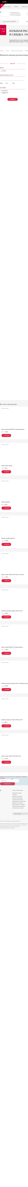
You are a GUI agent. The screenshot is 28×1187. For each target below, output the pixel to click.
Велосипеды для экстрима (18, 804)
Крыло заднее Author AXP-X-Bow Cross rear (12, 574)
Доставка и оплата (5, 6)
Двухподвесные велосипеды (18, 801)
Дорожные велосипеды (17, 803)
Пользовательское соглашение (7, 827)
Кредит (16, 6)
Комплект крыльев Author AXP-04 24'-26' (11, 610)
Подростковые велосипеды (18, 806)
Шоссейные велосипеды (18, 808)
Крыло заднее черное (6, 465)
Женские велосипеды (17, 798)
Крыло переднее (5, 502)
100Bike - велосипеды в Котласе (13, 821)
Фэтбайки (14, 794)
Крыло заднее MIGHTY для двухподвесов (12, 647)
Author (3, 70)
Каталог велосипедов (17, 790)
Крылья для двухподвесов (8, 538)
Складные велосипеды (17, 799)
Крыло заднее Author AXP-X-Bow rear (11, 756)
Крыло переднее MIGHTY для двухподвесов (12, 429)
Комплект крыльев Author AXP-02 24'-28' (11, 719)
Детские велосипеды (17, 796)
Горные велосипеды (17, 793)
